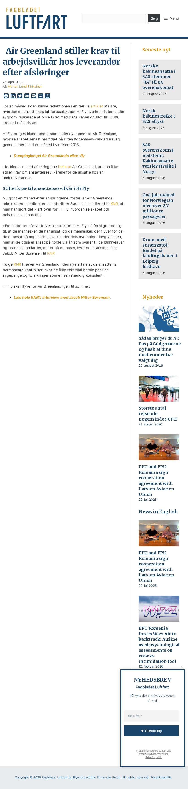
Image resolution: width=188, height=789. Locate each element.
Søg (154, 18)
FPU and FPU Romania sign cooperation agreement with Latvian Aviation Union (156, 480)
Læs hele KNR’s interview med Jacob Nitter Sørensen (62, 297)
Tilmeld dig (153, 731)
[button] (171, 18)
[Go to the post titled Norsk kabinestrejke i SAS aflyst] (160, 119)
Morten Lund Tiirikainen (25, 86)
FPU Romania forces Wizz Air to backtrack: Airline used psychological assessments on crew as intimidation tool (159, 645)
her (166, 753)
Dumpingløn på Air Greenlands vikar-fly (49, 155)
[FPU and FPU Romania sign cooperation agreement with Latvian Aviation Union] (159, 457)
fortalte (64, 166)
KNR (114, 203)
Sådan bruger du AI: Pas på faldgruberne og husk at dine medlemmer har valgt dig (160, 349)
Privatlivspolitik (153, 757)
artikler (97, 106)
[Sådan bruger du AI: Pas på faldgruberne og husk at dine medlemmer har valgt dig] (159, 328)
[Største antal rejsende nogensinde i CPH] (159, 398)
